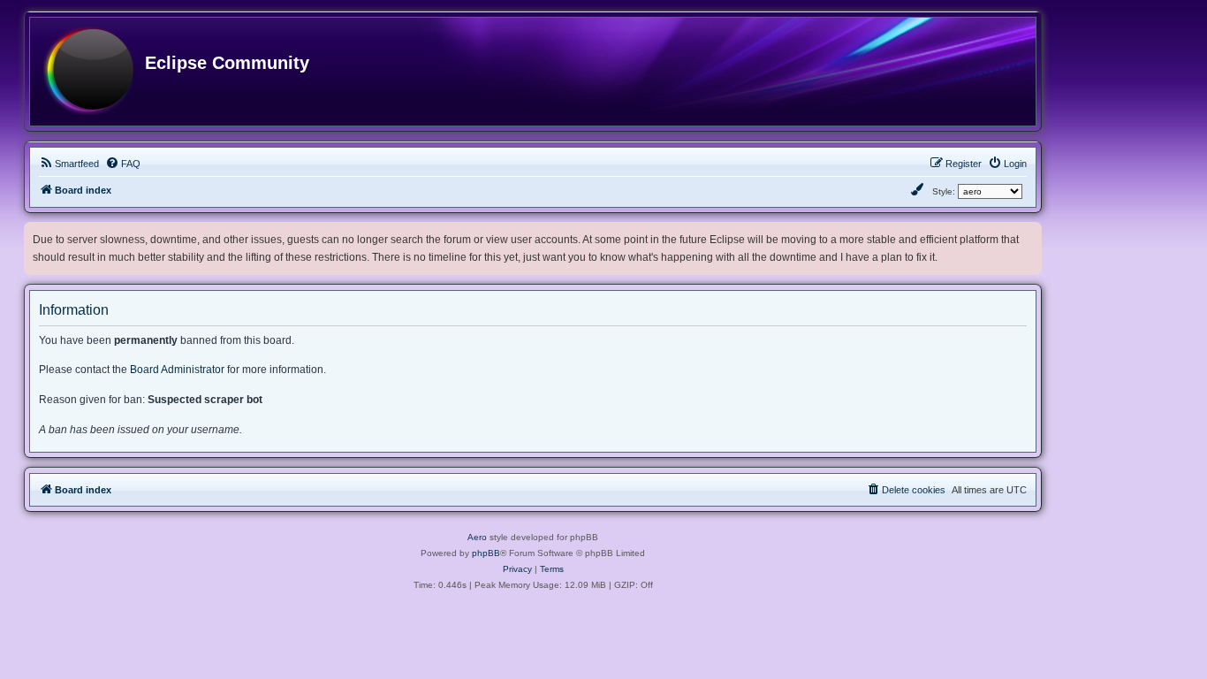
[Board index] (88, 72)
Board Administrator (177, 369)
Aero (477, 537)
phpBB (486, 553)
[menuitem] (69, 163)
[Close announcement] (1030, 232)
